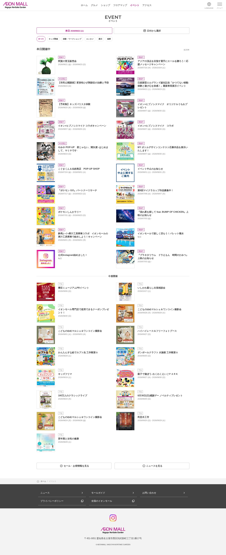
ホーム (44, 481)
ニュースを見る (154, 466)
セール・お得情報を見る (76, 466)
